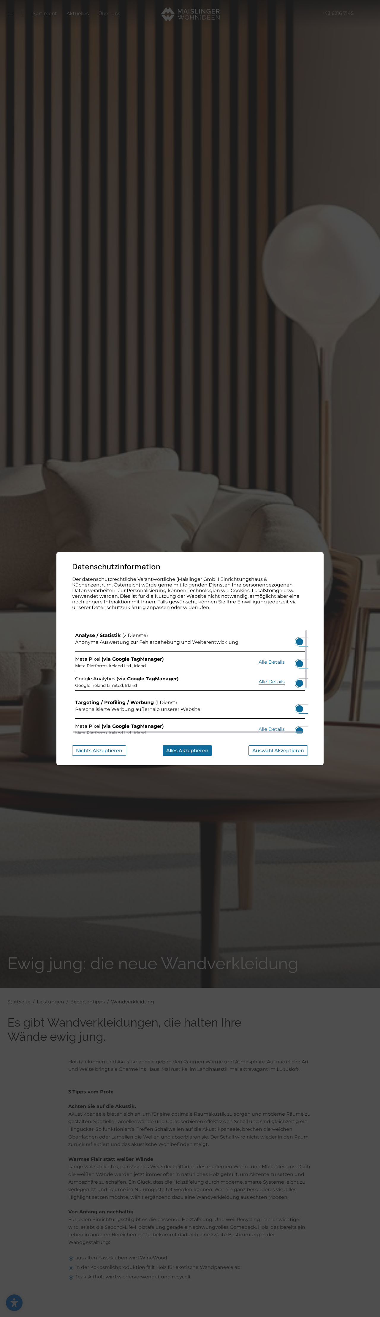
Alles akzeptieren (187, 750)
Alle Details (272, 662)
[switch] (299, 640)
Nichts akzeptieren (99, 750)
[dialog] (190, 658)
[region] (190, 681)
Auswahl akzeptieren (278, 750)
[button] (299, 641)
